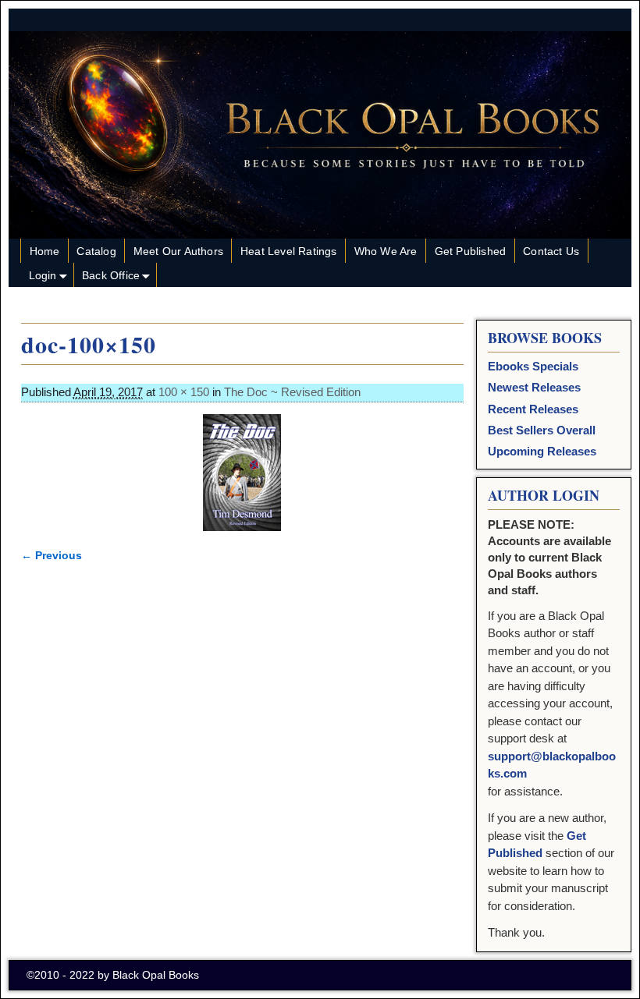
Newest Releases (534, 387)
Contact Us (551, 251)
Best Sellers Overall (542, 430)
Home (45, 251)
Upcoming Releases (542, 451)
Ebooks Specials (533, 366)
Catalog (96, 251)
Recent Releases (533, 409)
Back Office (111, 275)
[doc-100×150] (242, 472)
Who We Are (386, 251)
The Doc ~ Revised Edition (292, 392)
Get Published (471, 251)
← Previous (51, 555)
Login (43, 275)
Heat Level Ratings (288, 251)
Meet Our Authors (178, 251)
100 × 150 (183, 392)
